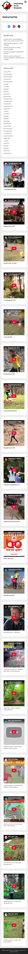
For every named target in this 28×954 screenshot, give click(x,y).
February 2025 (7, 96)
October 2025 (7, 79)
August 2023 (7, 138)
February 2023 (7, 153)
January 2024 (7, 126)
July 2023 (6, 141)
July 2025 (6, 84)
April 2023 (6, 148)
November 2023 (8, 131)
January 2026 (7, 72)
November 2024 (8, 101)
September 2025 (8, 81)
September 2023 (8, 136)
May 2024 (6, 116)
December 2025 (8, 74)
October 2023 (7, 133)
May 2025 (6, 89)
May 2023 (6, 146)
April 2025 (6, 91)
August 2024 (7, 109)
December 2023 (8, 128)
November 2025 (8, 76)
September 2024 (8, 106)
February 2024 (7, 123)
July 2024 (6, 111)
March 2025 (7, 94)
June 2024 (6, 114)
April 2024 (6, 118)
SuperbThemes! (14, 951)
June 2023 (6, 143)
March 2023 (7, 150)
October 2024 (7, 104)
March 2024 (7, 121)
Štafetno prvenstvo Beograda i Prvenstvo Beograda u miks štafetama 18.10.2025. (14, 57)
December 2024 (8, 99)
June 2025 (6, 86)
